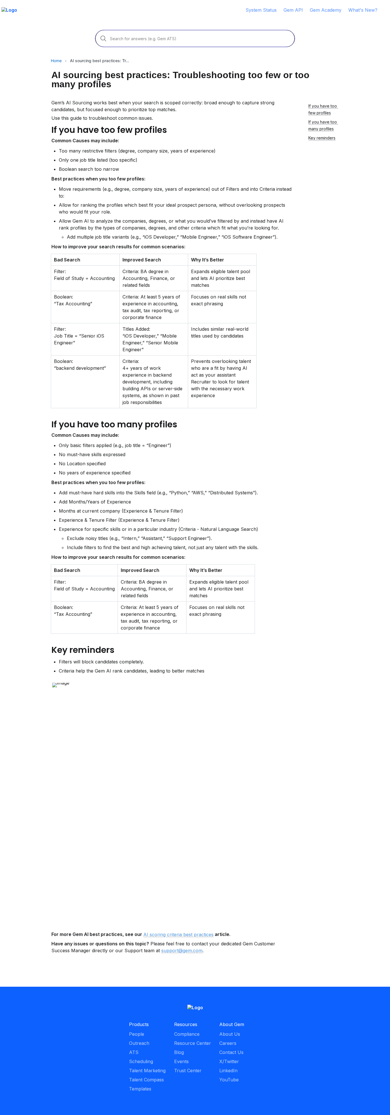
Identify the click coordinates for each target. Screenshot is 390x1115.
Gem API (293, 10)
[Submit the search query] (103, 38)
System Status (261, 10)
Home (56, 60)
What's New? (362, 10)
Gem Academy (325, 10)
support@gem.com (181, 950)
